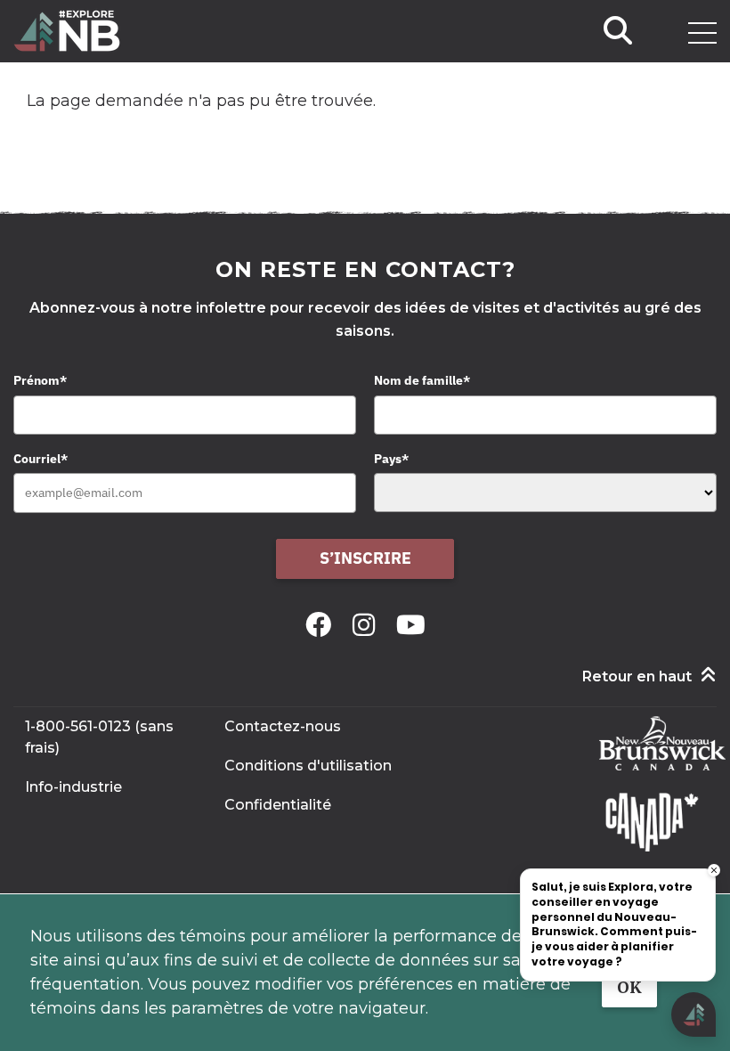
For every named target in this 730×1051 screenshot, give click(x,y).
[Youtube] (411, 624)
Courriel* (40, 459)
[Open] (702, 33)
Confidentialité (277, 804)
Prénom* (40, 380)
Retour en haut (637, 676)
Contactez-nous (282, 726)
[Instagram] (367, 624)
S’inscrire (365, 558)
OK (629, 987)
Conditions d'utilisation (308, 765)
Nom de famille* (422, 380)
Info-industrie (73, 786)
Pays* (391, 459)
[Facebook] (321, 624)
